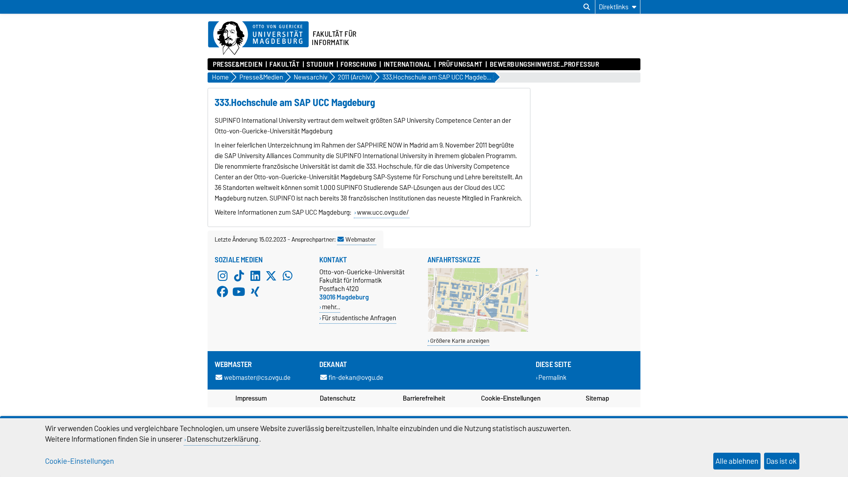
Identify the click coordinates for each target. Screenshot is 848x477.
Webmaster (360, 239)
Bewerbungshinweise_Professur (544, 64)
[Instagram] (223, 276)
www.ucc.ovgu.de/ (383, 212)
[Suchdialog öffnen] (587, 7)
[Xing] (255, 291)
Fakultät (284, 64)
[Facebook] (223, 291)
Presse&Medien (237, 64)
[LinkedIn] (255, 276)
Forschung (359, 64)
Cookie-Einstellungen (511, 398)
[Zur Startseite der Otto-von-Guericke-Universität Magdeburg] (258, 38)
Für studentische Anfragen (359, 317)
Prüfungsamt (461, 64)
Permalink (552, 377)
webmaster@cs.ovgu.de (257, 377)
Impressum (251, 398)
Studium (320, 64)
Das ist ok (781, 461)
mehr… (331, 306)
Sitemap (597, 398)
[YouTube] (239, 291)
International (408, 64)
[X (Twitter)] (271, 276)
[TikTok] (239, 276)
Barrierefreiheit (424, 398)
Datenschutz (338, 398)
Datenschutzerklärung (222, 439)
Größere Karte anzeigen (459, 340)
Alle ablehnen (737, 461)
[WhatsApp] (287, 276)
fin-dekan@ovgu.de (356, 377)
